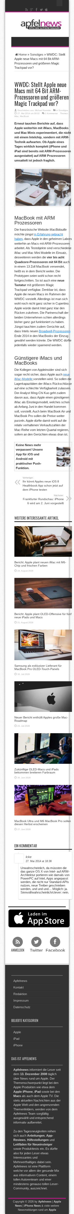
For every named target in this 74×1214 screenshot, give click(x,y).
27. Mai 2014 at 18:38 (39, 861)
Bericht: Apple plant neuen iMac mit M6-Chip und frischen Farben (40, 564)
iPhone (18, 1045)
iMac (16, 116)
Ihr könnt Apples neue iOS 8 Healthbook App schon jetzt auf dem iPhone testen (43, 483)
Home (22, 54)
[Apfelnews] (40, 24)
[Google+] (32, 9)
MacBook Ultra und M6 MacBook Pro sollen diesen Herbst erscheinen (42, 822)
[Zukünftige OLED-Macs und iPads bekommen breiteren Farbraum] (43, 748)
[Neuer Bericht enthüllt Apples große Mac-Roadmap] (43, 696)
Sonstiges (36, 54)
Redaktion (20, 994)
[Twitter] (41, 9)
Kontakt (18, 987)
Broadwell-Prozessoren (54, 331)
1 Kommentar (51, 113)
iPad (16, 1038)
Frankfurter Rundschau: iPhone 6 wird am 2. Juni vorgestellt (43, 499)
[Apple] (46, 9)
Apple (17, 1032)
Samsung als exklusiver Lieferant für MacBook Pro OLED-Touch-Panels (38, 667)
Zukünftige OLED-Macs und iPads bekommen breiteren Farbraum (36, 771)
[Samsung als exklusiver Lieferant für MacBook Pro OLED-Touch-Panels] (43, 644)
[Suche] (60, 3)
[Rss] (27, 9)
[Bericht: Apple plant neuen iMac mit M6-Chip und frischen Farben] (43, 541)
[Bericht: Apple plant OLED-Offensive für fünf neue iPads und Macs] (43, 593)
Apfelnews (20, 981)
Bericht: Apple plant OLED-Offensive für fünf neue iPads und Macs (43, 615)
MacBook (24, 116)
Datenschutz (21, 1007)
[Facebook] (37, 9)
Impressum (21, 1000)
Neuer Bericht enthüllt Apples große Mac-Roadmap (41, 719)
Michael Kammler (43, 110)
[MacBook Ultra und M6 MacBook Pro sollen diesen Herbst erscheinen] (43, 800)
